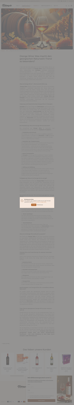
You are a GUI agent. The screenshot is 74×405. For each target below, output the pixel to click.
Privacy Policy (37, 202)
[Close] (53, 197)
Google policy (43, 202)
